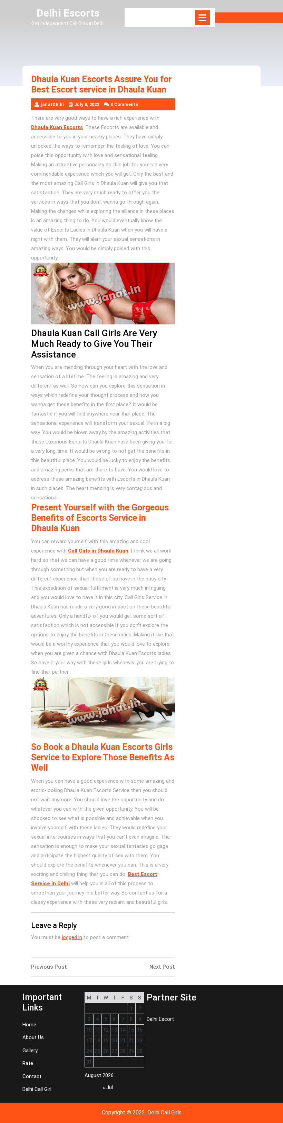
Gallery (30, 1050)
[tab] (202, 17)
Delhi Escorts (68, 13)
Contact (31, 1076)
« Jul (108, 1087)
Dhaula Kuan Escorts (57, 127)
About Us (33, 1037)
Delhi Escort (160, 1019)
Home (29, 1025)
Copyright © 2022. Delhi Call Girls (142, 1112)
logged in (72, 937)
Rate (27, 1063)
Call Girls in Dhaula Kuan (98, 551)
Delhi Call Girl (36, 1089)
